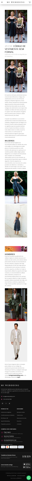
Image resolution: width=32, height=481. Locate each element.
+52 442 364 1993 (7, 399)
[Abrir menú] (1, 2)
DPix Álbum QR (4, 418)
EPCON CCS (19, 478)
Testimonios (20, 415)
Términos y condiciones (11, 475)
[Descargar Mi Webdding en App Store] (27, 464)
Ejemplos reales (21, 412)
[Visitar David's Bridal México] (26, 456)
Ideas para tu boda (21, 418)
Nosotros (19, 421)
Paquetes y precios (5, 424)
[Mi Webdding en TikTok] (9, 403)
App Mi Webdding (5, 421)
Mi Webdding (8, 56)
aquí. (18, 377)
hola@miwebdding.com (16, 375)
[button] (28, 478)
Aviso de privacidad (21, 475)
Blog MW (22, 54)
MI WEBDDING (10, 385)
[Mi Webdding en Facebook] (6, 403)
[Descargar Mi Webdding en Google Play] (27, 467)
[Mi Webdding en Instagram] (2, 403)
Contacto (19, 424)
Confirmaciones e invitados (7, 415)
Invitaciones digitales (6, 412)
